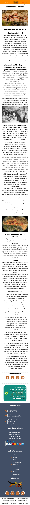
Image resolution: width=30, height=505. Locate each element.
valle (18, 80)
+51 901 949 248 (12, 412)
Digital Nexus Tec (14, 502)
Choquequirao (17, 462)
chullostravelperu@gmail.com (16, 415)
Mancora (15, 464)
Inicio (14, 455)
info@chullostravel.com (14, 417)
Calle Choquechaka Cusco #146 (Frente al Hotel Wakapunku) (15, 422)
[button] (2, 2)
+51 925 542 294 (19, 398)
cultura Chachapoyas (10, 39)
